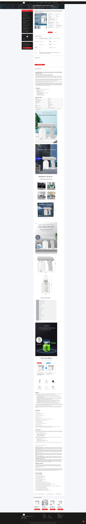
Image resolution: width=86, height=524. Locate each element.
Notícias (49, 515)
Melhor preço (50, 32)
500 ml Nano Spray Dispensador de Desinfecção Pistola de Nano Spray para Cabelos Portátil (60, 507)
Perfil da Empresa (44, 515)
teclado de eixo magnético (25, 31)
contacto (56, 32)
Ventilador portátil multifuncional (61, 515)
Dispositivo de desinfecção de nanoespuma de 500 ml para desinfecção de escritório (44, 507)
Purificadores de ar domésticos (26, 25)
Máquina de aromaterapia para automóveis (26, 18)
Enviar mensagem (40, 64)
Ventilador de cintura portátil (26, 15)
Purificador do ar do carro (25, 26)
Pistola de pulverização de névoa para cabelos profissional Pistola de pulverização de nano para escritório (52, 507)
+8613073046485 (29, 44)
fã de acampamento (25, 14)
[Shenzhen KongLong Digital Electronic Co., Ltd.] (24, 2)
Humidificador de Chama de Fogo (26, 20)
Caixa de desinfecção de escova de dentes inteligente (26, 28)
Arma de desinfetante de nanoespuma (25, 22)
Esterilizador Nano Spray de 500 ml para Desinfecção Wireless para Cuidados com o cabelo (37, 507)
